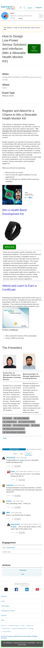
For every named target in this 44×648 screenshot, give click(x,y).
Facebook (16, 589)
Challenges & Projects (8, 610)
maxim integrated (22, 418)
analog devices (11, 422)
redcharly (10, 485)
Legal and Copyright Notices (19, 628)
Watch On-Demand (34, 49)
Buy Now (10, 247)
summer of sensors (28, 422)
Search (25, 8)
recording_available (22, 425)
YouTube (37, 589)
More (21, 18)
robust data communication (15, 429)
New (41, 16)
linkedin (27, 589)
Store (2, 620)
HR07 (8, 512)
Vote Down (10, 466)
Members (4, 596)
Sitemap (31, 628)
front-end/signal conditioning (15, 432)
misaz (22, 460)
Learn (12, 13)
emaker (9, 501)
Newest (28, 454)
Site (21, 8)
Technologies (5, 606)
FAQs (23, 625)
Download (23, 570)
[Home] (8, 7)
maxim (8, 425)
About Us (3, 625)
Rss (23, 574)
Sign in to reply (14, 449)
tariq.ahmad (11, 457)
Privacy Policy (5, 628)
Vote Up (7, 466)
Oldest (15, 454)
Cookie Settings (6, 631)
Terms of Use (30, 625)
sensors (8, 418)
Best (21, 454)
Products (4, 615)
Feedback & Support (13, 625)
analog (37, 425)
